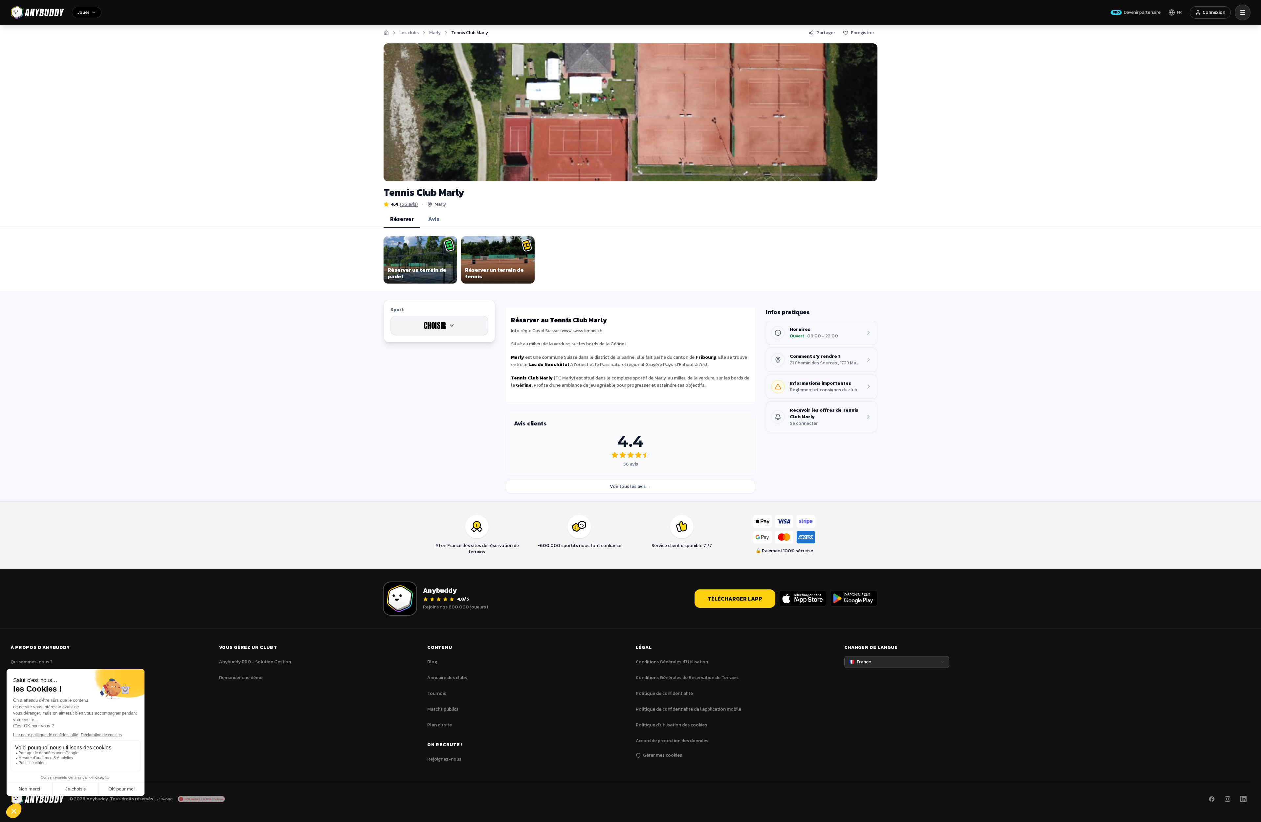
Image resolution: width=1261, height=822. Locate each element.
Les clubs (409, 33)
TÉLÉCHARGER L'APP (735, 599)
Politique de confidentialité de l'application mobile (688, 709)
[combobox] (896, 662)
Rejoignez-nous (444, 759)
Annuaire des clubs (447, 677)
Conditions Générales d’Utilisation (672, 661)
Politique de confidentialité (664, 693)
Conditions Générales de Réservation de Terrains (687, 677)
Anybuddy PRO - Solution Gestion (255, 661)
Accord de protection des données (672, 740)
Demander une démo (241, 677)
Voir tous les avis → (630, 486)
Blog (432, 661)
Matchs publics (442, 709)
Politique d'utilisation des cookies (671, 724)
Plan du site (439, 724)
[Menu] (1242, 12)
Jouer (83, 12)
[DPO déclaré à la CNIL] (201, 799)
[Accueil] (386, 32)
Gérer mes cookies (662, 755)
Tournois (436, 693)
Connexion (1214, 12)
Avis (433, 219)
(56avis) (409, 204)
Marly (435, 33)
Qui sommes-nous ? (32, 661)
